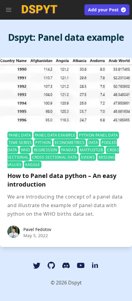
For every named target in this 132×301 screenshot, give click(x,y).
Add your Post (103, 10)
